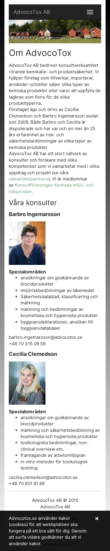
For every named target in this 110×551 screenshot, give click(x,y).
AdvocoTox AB (31, 12)
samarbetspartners (28, 179)
